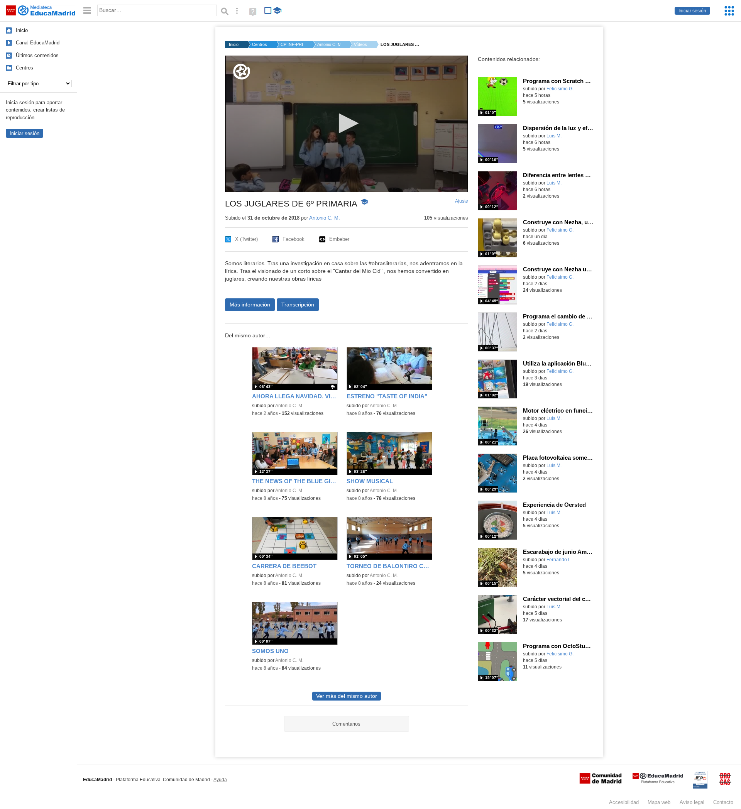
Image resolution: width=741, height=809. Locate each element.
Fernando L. (559, 559)
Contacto (723, 802)
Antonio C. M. (328, 44)
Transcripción (297, 304)
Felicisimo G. (560, 88)
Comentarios (346, 724)
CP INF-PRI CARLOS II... (292, 44)
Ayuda (220, 779)
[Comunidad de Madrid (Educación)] (600, 782)
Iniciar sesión (692, 10)
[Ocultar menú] (87, 11)
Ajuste (461, 201)
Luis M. (554, 136)
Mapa (659, 802)
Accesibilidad (624, 802)
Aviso (692, 802)
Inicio (22, 30)
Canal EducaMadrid (37, 43)
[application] (346, 124)
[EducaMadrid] (658, 782)
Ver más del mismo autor (346, 696)
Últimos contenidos (37, 55)
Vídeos (360, 44)
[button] (346, 123)
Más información (250, 304)
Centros (24, 68)
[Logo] (241, 71)
